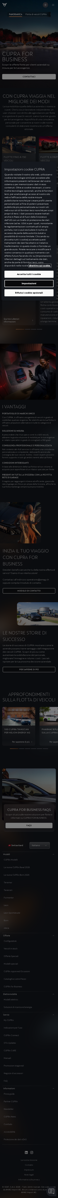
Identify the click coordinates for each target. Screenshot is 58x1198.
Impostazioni (29, 283)
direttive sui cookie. (40, 265)
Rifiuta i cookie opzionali (29, 292)
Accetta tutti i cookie (29, 274)
